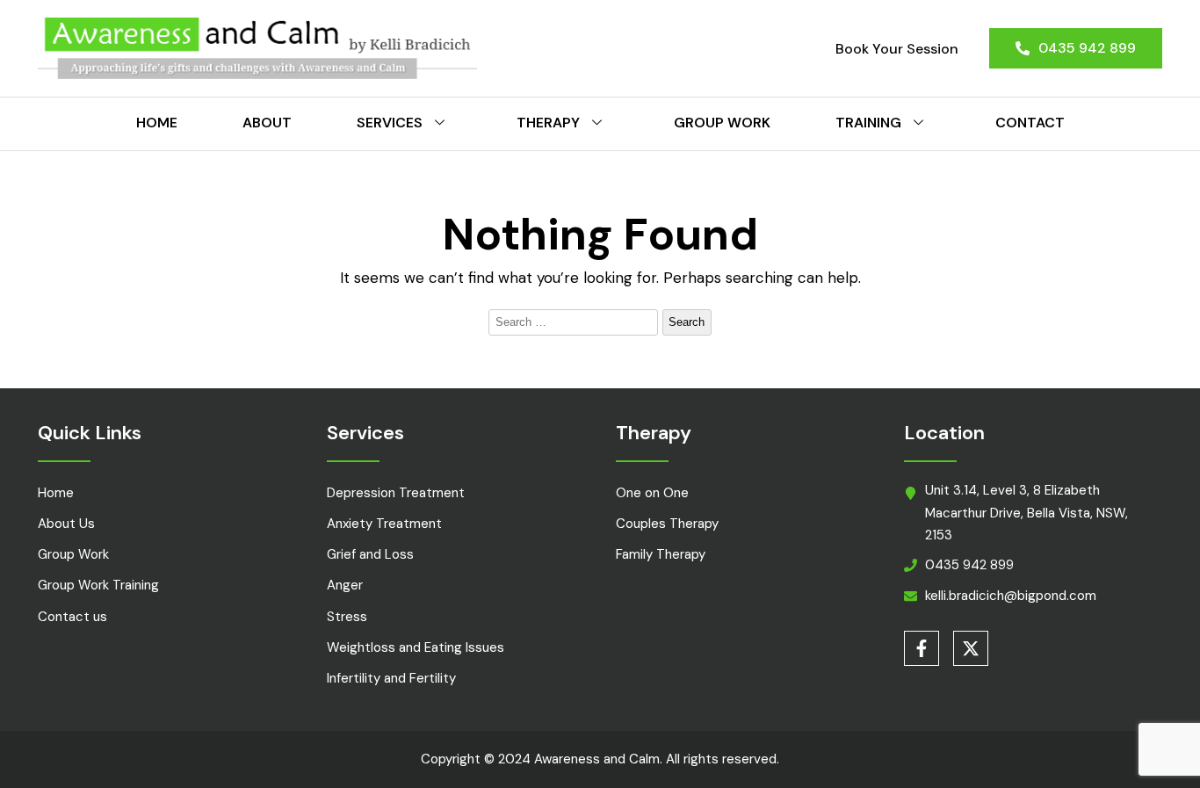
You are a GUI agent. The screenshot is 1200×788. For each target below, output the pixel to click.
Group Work (722, 122)
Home (156, 122)
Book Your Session (896, 49)
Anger (345, 585)
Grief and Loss (370, 554)
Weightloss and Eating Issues (415, 647)
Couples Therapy (667, 523)
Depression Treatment (396, 493)
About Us (66, 523)
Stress (347, 616)
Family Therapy (660, 554)
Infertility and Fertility (391, 678)
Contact (1030, 122)
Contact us (72, 616)
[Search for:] (575, 320)
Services (390, 122)
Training (868, 122)
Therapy (548, 122)
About (267, 122)
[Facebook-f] (921, 648)
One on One (652, 493)
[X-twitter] (970, 648)
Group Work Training (98, 585)
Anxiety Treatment (384, 523)
